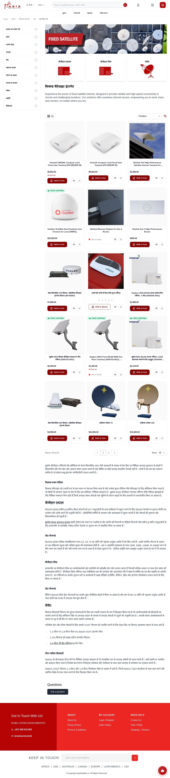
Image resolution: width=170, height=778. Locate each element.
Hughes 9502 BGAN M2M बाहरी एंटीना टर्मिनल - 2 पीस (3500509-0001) (147, 294)
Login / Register (106, 720)
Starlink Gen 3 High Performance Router (147, 230)
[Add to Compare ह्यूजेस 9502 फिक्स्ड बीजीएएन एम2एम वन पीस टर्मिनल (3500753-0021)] (79, 372)
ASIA (55, 766)
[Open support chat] (162, 770)
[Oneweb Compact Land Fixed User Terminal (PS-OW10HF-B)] (106, 140)
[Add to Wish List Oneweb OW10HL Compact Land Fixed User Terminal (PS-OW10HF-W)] (73, 180)
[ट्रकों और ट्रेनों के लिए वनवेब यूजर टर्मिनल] (106, 271)
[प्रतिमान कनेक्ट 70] (106, 401)
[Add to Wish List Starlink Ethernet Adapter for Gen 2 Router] (115, 239)
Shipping (135, 730)
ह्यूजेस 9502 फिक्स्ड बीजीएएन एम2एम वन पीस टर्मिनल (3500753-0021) (64, 358)
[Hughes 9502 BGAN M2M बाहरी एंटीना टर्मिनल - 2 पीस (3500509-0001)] (147, 271)
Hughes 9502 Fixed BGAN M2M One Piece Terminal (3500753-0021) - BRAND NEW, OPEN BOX (106, 358)
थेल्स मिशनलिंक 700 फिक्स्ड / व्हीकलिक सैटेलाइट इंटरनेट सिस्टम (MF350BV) (65, 294)
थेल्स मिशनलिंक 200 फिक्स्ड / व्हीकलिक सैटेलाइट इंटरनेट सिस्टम (65, 424)
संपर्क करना (104, 13)
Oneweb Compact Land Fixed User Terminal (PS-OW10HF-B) (106, 164)
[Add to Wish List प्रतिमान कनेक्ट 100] (156, 438)
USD (40, 5)
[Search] (125, 5)
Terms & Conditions (76, 730)
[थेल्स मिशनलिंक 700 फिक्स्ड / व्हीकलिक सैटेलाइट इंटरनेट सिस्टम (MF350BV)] (64, 271)
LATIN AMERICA (112, 766)
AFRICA (45, 766)
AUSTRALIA (68, 766)
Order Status (105, 725)
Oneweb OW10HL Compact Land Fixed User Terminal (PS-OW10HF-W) (64, 164)
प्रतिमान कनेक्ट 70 (106, 423)
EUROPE (95, 766)
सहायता (89, 13)
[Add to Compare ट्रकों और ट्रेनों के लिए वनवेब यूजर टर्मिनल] (120, 306)
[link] (97, 452)
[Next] (114, 452)
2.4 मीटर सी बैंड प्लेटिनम (61, 643)
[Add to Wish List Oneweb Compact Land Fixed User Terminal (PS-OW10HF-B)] (115, 178)
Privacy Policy (74, 725)
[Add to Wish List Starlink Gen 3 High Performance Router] (156, 244)
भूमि (34, 19)
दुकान (64, 13)
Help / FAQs (136, 725)
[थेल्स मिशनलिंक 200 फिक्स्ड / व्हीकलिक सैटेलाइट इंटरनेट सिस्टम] (64, 401)
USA (126, 766)
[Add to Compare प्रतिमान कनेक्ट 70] (120, 438)
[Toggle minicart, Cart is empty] (163, 5)
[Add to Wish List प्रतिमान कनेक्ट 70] (115, 438)
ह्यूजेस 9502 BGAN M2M (57, 522)
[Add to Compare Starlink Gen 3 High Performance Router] (162, 244)
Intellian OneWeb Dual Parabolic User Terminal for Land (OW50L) (65, 230)
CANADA (82, 766)
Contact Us (136, 720)
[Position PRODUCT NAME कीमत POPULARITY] (149, 116)
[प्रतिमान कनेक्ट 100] (147, 401)
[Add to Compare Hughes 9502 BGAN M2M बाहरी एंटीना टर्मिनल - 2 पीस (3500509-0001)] (162, 308)
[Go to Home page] (12, 4)
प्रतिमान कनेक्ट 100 (147, 423)
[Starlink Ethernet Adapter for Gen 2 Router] (106, 207)
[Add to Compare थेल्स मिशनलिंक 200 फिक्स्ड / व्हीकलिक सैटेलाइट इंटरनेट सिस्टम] (79, 438)
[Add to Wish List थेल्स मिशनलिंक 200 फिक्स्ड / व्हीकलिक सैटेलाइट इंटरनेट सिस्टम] (73, 438)
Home (5, 19)
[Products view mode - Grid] (48, 116)
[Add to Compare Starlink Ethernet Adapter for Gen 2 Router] (120, 239)
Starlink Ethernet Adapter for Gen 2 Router (106, 230)
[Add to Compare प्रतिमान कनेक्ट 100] (162, 438)
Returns (145, 730)
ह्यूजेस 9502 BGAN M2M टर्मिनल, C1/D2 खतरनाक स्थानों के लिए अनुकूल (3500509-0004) (147, 358)
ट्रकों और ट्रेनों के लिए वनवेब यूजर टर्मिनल (106, 293)
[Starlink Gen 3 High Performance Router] (147, 207)
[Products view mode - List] (52, 116)
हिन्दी (30, 5)
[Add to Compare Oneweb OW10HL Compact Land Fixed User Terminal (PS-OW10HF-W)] (79, 180)
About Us (71, 720)
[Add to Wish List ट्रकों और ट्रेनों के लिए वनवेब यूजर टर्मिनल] (115, 306)
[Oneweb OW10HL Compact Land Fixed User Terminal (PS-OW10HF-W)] (64, 140)
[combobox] (90, 5)
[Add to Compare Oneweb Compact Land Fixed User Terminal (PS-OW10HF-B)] (120, 178)
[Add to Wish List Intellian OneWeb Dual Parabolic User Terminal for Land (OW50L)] (73, 244)
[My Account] (138, 5)
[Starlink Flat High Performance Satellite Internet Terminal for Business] (147, 140)
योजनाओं (77, 13)
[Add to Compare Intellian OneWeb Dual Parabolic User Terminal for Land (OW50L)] (79, 244)
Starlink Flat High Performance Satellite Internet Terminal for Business (147, 164)
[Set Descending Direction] (165, 116)
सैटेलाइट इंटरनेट (24, 19)
